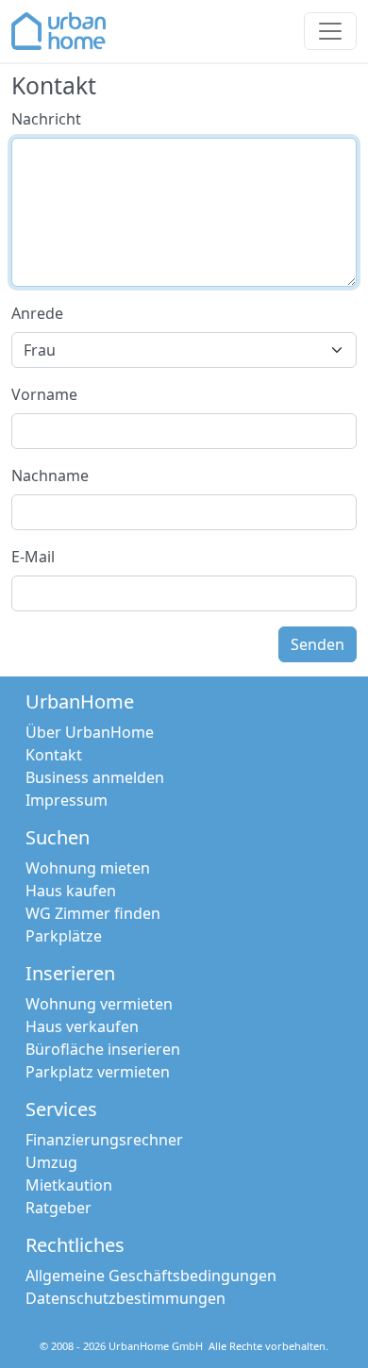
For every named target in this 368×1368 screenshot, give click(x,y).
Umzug (51, 1162)
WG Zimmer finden (92, 913)
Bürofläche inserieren (102, 1049)
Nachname (50, 475)
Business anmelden (94, 777)
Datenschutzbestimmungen (125, 1298)
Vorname (44, 394)
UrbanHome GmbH (156, 1346)
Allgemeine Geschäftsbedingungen (150, 1275)
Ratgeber (58, 1207)
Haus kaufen (70, 890)
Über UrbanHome (89, 732)
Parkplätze (63, 936)
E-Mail (33, 556)
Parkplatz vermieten (97, 1071)
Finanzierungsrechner (104, 1139)
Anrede (37, 313)
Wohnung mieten (87, 868)
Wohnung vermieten (99, 1003)
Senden (317, 644)
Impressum (66, 800)
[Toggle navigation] (330, 31)
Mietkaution (68, 1185)
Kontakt (53, 754)
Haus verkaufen (82, 1026)
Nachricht (46, 118)
